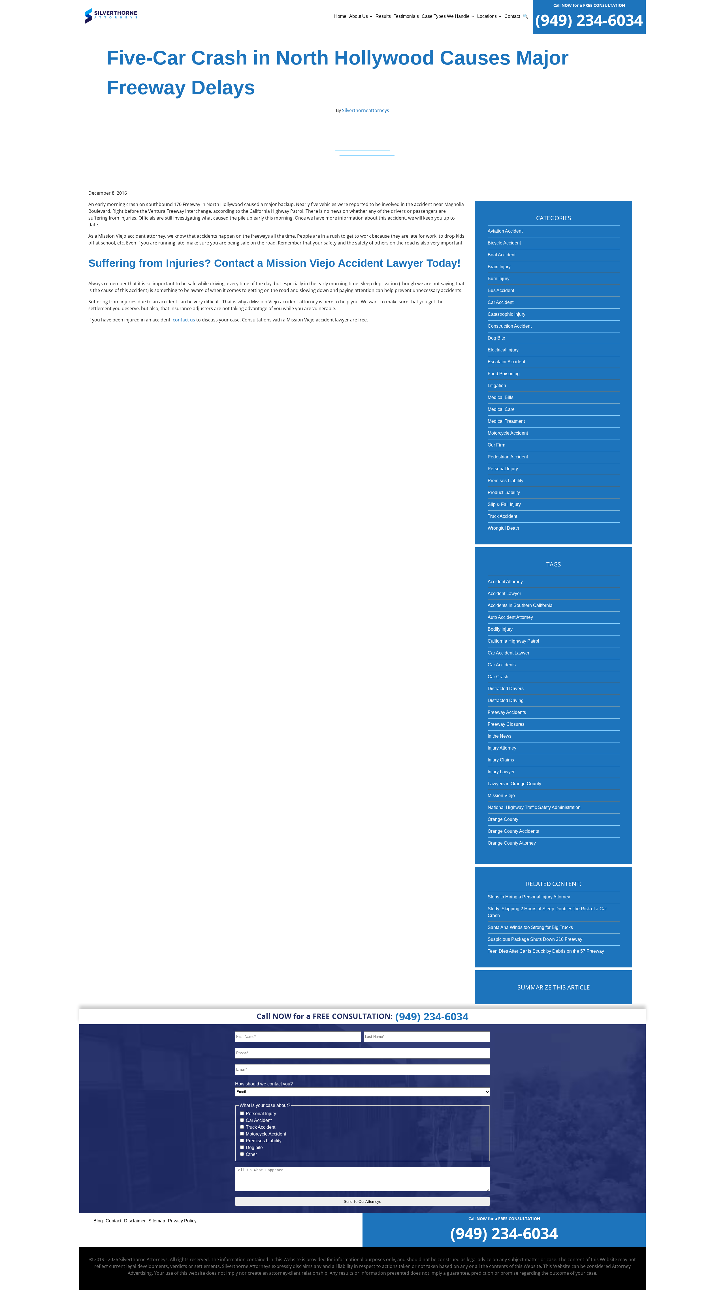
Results (383, 16)
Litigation (497, 385)
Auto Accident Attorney (510, 617)
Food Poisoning (504, 373)
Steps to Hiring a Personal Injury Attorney (529, 896)
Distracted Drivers (506, 688)
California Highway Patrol (513, 641)
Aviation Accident (505, 231)
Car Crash (498, 676)
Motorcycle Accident (508, 433)
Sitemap (156, 1220)
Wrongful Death (503, 528)
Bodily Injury (500, 629)
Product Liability (504, 492)
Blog (98, 1220)
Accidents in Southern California (520, 605)
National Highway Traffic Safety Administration (534, 807)
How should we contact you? (264, 1083)
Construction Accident (510, 326)
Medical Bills (500, 397)
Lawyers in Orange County (514, 783)
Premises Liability (505, 480)
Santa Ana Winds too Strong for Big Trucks (530, 927)
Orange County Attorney (512, 843)
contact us (184, 320)
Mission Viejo (501, 795)
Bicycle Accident (504, 243)
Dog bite (254, 1147)
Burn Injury (498, 278)
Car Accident (500, 302)
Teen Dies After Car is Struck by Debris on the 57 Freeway (546, 951)
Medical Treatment (506, 421)
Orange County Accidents (513, 831)
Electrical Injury (503, 349)
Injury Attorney (502, 748)
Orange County (503, 819)
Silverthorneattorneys (365, 110)
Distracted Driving (506, 700)
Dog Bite (496, 338)
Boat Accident (501, 254)
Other (251, 1154)
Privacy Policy (182, 1220)
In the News (499, 736)
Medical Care (501, 409)
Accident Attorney (505, 581)
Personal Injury (503, 468)
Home (340, 16)
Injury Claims (501, 759)
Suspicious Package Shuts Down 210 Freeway (535, 939)
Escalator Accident (506, 361)
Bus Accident (501, 290)
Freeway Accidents (507, 712)
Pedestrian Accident (508, 456)
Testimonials (406, 16)
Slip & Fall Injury (504, 504)
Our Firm (496, 445)
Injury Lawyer (501, 771)
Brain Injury (499, 266)
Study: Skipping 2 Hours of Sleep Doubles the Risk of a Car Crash (547, 912)
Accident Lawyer (504, 593)
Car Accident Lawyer (508, 653)
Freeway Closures (506, 724)
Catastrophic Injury (506, 314)
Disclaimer (135, 1220)
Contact (512, 16)
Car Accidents (502, 664)
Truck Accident (502, 516)
